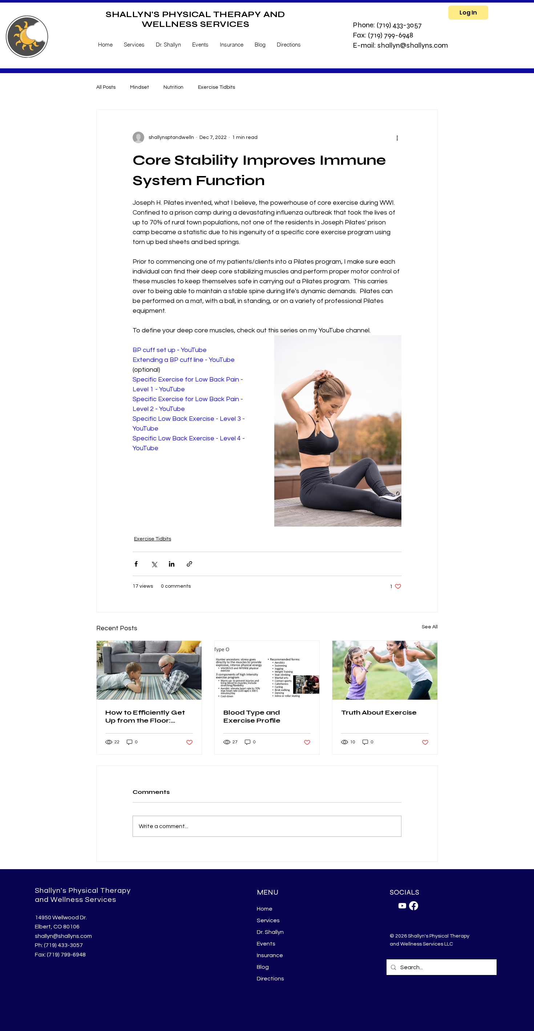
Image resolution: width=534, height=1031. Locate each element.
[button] (134, 44)
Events (266, 944)
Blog (263, 967)
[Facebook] (413, 905)
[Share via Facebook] (136, 563)
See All (430, 627)
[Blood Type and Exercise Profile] (267, 670)
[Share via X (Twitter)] (153, 563)
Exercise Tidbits (216, 87)
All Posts (106, 87)
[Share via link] (189, 563)
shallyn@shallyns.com (63, 936)
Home (264, 909)
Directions (270, 979)
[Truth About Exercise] (384, 670)
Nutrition (173, 87)
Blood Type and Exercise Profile (251, 716)
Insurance (270, 955)
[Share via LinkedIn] (171, 563)
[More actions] (397, 137)
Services (268, 920)
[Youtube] (402, 905)
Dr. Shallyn (270, 932)
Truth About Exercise (379, 712)
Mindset (139, 87)
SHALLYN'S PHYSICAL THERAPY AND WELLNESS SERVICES (195, 19)
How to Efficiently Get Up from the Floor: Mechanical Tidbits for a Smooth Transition (148, 716)
